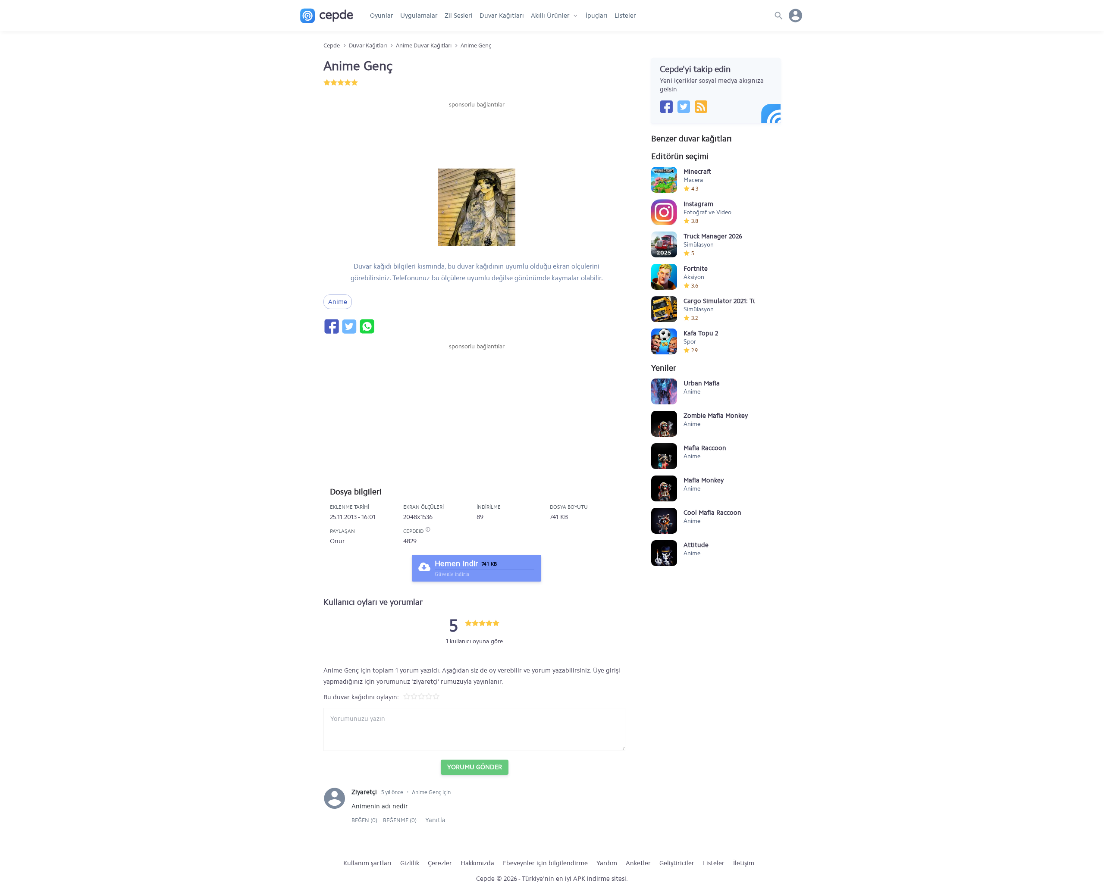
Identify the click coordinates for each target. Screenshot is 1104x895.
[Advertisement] (477, 134)
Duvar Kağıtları (502, 15)
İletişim (743, 863)
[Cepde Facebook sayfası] (666, 106)
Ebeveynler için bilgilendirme (545, 863)
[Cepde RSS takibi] (700, 106)
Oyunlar (381, 15)
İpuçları (597, 15)
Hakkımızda (477, 863)
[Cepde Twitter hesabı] (683, 106)
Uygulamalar (419, 15)
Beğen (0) (365, 820)
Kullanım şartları (367, 863)
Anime (337, 302)
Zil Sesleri (459, 15)
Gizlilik (409, 863)
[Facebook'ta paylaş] (331, 326)
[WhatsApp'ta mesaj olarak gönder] (366, 326)
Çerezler (440, 863)
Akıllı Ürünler (550, 15)
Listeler (625, 15)
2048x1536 (418, 517)
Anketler (638, 863)
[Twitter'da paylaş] (349, 326)
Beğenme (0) (400, 820)
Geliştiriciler (676, 863)
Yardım (606, 863)
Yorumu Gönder (474, 767)
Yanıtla (435, 820)
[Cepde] (327, 15)
